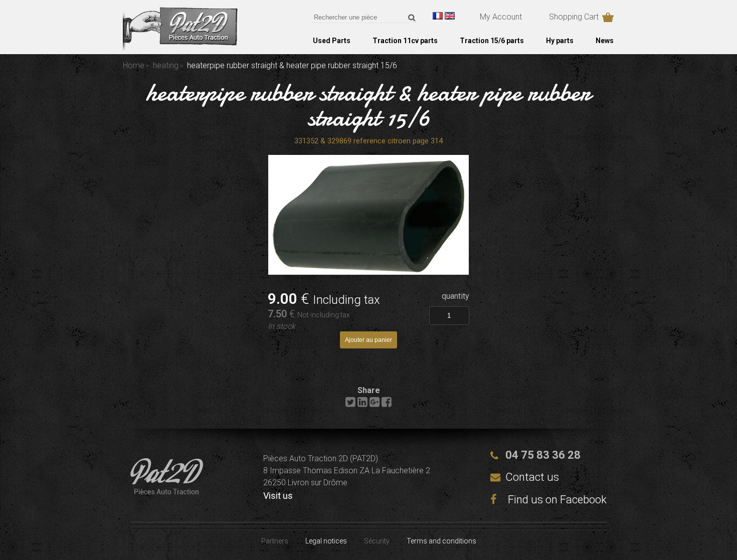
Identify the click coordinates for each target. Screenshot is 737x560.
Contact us (532, 477)
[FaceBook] (387, 404)
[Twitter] (350, 404)
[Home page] (180, 50)
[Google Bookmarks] (375, 404)
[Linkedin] (362, 404)
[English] (450, 16)
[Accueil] (166, 491)
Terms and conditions (441, 541)
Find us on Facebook (556, 499)
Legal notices (326, 541)
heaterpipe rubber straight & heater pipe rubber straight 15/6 (368, 104)
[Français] (438, 16)
